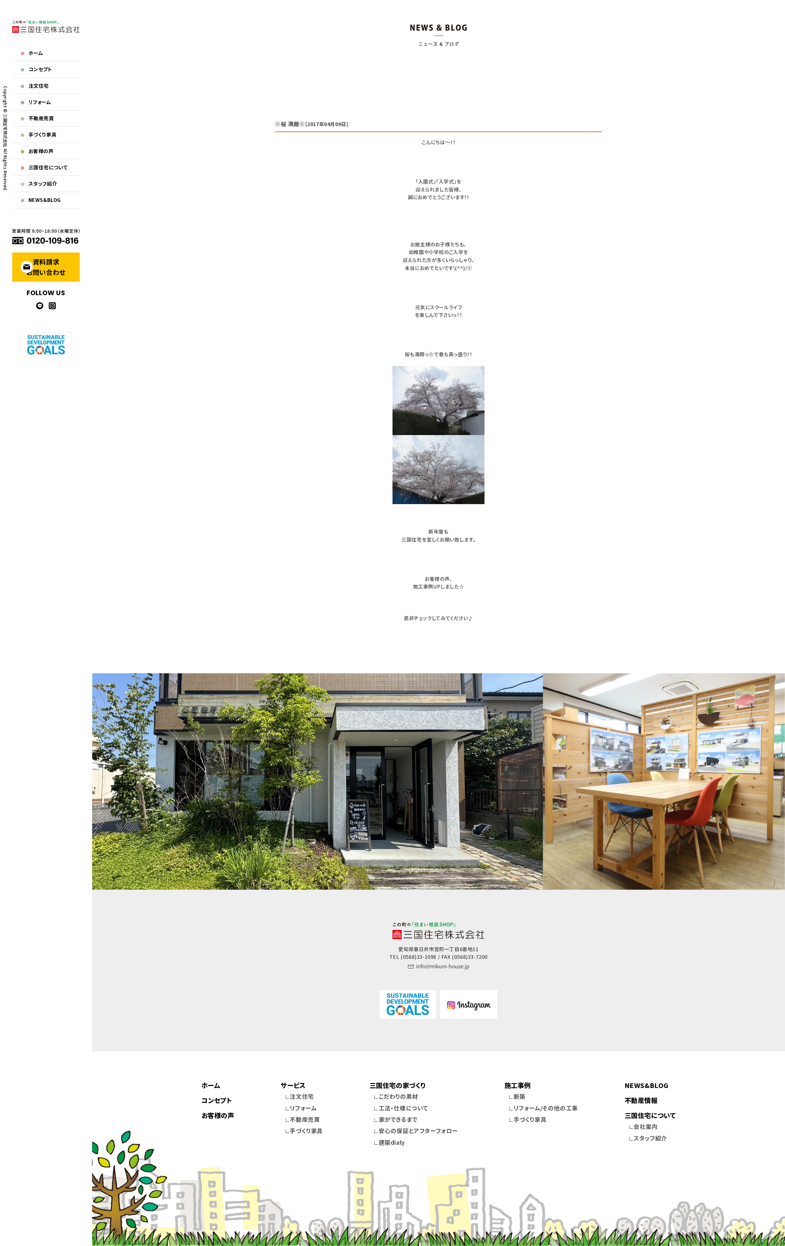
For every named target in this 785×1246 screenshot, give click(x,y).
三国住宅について (44, 167)
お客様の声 (37, 151)
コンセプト (36, 69)
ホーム (32, 52)
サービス (293, 1085)
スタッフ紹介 (39, 183)
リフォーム (36, 102)
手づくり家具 (39, 134)
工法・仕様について (403, 1108)
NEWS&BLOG (41, 199)
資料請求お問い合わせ (46, 267)
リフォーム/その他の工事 (546, 1108)
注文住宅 (35, 85)
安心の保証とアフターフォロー (418, 1130)
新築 (520, 1096)
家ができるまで (398, 1119)
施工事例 (517, 1085)
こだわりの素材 (398, 1096)
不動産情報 (641, 1100)
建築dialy (392, 1142)
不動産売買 (37, 118)
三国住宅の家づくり (398, 1085)
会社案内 (645, 1126)
